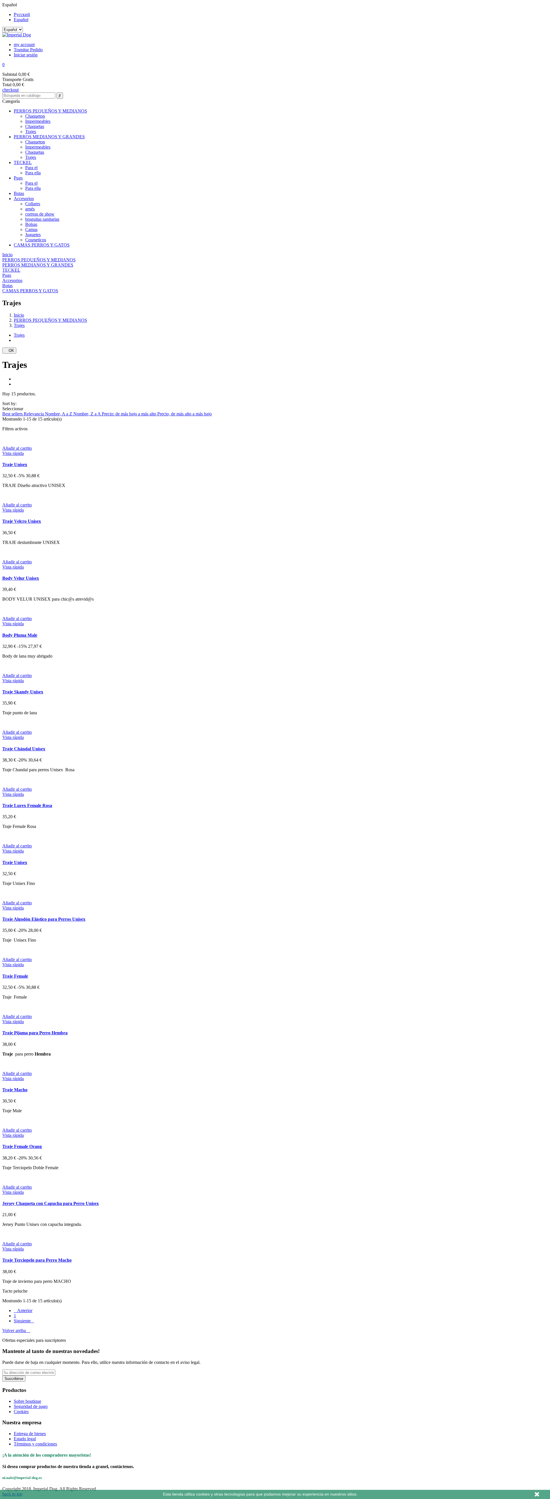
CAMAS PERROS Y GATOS (42, 244)
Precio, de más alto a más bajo (184, 413)
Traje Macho (15, 1089)
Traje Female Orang (22, 1146)
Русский (22, 14)
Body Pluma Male (19, 635)
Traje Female (15, 976)
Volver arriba (16, 1330)
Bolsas (31, 224)
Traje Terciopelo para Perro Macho (37, 1260)
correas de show (39, 214)
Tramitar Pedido (28, 49)
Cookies (21, 1411)
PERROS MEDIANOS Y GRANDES (49, 136)
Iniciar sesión (26, 54)
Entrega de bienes (30, 1433)
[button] (275, 64)
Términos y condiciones (35, 1443)
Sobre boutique (27, 1401)
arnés (30, 208)
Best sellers (13, 413)
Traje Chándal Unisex (23, 748)
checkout (10, 89)
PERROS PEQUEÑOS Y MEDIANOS (50, 111)
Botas (19, 193)
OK (9, 350)
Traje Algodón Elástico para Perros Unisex (43, 919)
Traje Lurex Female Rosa (27, 805)
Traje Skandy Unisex (22, 691)
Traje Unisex (14, 464)
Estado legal (25, 1438)
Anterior (23, 1310)
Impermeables (37, 121)
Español (21, 19)
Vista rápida (13, 453)
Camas (31, 229)
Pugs (18, 177)
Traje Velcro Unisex (21, 521)
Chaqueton (35, 116)
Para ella (33, 172)
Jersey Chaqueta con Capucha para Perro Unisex (50, 1203)
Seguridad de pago (31, 1406)
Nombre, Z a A (87, 413)
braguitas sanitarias (42, 219)
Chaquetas (34, 126)
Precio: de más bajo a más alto (129, 413)
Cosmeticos (35, 239)
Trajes (30, 131)
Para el (31, 167)
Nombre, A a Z (59, 413)
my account (24, 44)
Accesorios (24, 198)
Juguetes (33, 234)
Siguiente (24, 1320)
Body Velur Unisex (20, 578)
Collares (32, 203)
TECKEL (23, 162)
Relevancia (34, 413)
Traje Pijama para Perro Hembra (35, 1032)
